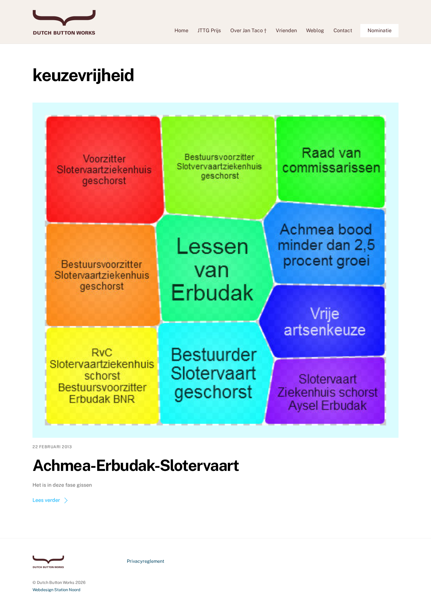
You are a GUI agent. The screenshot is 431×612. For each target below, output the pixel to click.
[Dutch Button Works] (64, 32)
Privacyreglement (145, 561)
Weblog (315, 30)
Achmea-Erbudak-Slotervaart (135, 465)
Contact (343, 30)
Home (181, 30)
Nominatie (380, 30)
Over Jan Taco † (248, 30)
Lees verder (46, 500)
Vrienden (286, 30)
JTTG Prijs (209, 30)
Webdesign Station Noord (56, 589)
